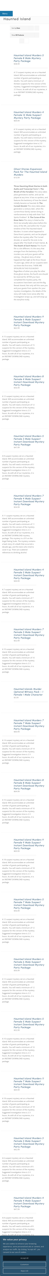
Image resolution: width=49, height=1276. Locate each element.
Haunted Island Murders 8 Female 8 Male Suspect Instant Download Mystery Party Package (29, 784)
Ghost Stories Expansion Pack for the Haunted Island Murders (30, 172)
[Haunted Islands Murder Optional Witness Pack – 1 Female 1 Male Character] (6, 689)
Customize (24, 1264)
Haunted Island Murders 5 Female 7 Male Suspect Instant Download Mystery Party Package (29, 903)
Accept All (24, 1258)
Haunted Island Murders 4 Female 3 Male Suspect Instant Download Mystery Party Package (29, 574)
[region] (24, 1256)
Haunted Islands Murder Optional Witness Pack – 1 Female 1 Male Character (28, 692)
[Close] (46, 1237)
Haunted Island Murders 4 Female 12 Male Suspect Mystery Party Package (29, 115)
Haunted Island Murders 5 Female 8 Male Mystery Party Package (29, 58)
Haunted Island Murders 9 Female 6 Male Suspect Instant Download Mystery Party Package (29, 321)
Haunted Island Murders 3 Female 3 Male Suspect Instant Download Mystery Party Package (29, 1142)
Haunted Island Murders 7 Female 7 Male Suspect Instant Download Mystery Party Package (29, 724)
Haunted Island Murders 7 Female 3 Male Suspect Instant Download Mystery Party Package (29, 633)
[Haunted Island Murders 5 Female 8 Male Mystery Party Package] (6, 55)
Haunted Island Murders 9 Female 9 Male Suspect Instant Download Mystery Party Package (29, 844)
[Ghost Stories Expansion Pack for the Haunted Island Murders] (6, 169)
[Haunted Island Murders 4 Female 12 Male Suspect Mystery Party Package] (6, 112)
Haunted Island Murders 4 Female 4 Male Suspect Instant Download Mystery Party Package (29, 1202)
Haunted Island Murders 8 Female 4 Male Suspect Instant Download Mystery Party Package (29, 380)
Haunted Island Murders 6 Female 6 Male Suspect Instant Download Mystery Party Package (29, 963)
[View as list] (26, 41)
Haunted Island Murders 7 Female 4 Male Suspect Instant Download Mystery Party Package (29, 500)
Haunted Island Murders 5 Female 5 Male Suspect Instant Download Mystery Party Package (29, 1023)
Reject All (24, 1271)
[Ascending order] (36, 28)
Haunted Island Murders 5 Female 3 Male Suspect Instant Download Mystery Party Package (29, 440)
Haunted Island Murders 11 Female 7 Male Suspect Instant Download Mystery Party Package (29, 1082)
